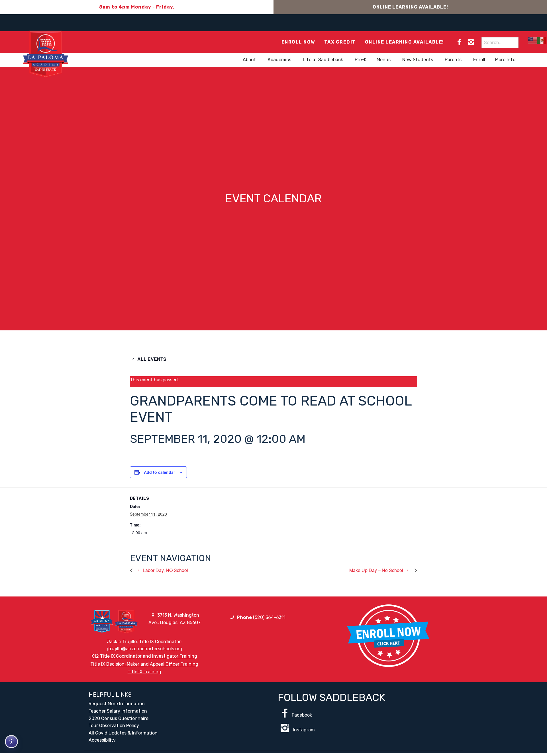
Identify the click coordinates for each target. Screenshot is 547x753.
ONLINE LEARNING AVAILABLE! (410, 7)
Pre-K (361, 59)
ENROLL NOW (298, 42)
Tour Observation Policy (114, 725)
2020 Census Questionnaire (118, 718)
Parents (453, 59)
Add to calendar (159, 472)
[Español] (542, 40)
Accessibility (102, 740)
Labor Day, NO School (165, 570)
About (249, 59)
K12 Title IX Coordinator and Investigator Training (144, 656)
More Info (505, 59)
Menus (384, 59)
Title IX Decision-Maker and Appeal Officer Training (144, 664)
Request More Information (117, 703)
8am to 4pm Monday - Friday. (137, 7)
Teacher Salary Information (118, 711)
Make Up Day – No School (376, 570)
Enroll (479, 59)
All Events (151, 359)
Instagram (303, 730)
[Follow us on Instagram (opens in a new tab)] (471, 42)
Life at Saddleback (323, 59)
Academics (279, 59)
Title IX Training (144, 671)
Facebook (302, 715)
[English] (532, 40)
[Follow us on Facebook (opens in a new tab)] (459, 42)
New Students (417, 59)
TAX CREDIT (340, 42)
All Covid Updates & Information (123, 733)
